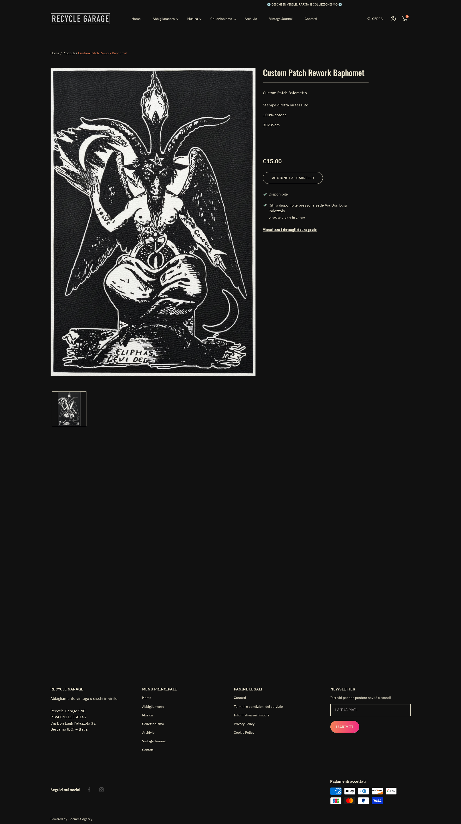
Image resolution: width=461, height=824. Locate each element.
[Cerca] (370, 19)
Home (55, 53)
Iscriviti (344, 727)
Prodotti (69, 53)
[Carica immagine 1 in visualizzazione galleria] (69, 408)
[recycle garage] (80, 18)
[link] (164, 19)
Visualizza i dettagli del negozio (290, 229)
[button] (375, 19)
